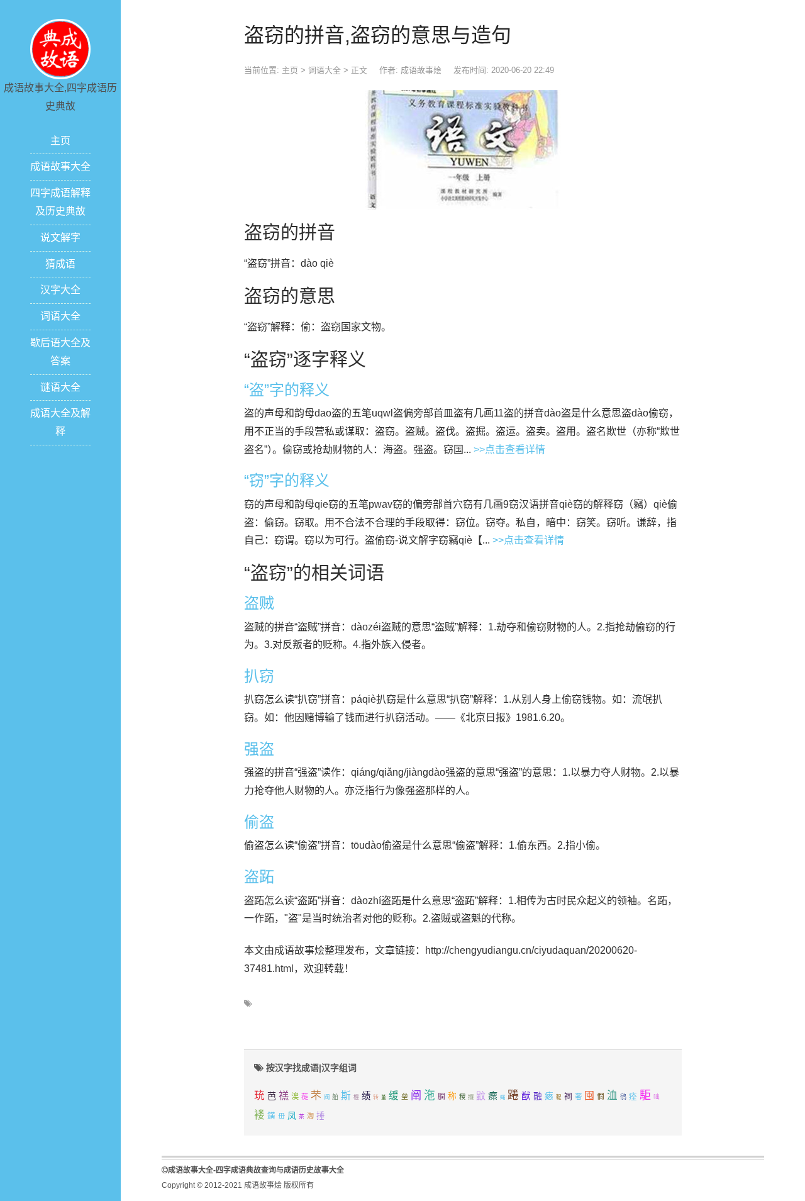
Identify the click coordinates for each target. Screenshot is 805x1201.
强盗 (259, 748)
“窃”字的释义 (287, 480)
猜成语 (60, 264)
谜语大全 (60, 387)
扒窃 (259, 676)
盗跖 (259, 876)
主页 (60, 140)
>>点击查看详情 (509, 449)
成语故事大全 (60, 166)
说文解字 (60, 237)
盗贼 (259, 603)
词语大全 (60, 316)
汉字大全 (60, 289)
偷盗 (259, 821)
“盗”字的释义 (287, 389)
